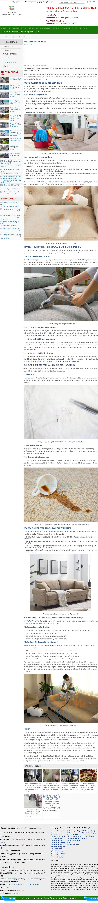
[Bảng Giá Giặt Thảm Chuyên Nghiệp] (4, 150)
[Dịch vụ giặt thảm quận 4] (9, 192)
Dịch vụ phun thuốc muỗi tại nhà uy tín (15, 139)
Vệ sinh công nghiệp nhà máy (10, 206)
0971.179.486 (70, 23)
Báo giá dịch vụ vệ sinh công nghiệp (15, 78)
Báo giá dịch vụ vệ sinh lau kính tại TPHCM (15, 87)
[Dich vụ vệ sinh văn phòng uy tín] (11, 171)
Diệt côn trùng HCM (73, 844)
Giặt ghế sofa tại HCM (74, 836)
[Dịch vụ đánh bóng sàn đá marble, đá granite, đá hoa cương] (4, 119)
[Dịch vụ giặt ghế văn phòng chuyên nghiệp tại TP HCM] (11, 178)
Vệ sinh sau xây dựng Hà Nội (9, 225)
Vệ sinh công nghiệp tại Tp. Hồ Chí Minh (15, 109)
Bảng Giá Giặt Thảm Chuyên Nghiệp (14, 147)
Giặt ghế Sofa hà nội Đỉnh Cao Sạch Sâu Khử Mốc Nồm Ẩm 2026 (51, 803)
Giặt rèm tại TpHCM (73, 838)
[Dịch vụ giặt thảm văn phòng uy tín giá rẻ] (4, 158)
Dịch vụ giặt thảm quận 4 (8, 194)
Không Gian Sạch (68, 898)
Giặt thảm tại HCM (72, 834)
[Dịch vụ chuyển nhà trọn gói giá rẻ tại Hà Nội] (11, 163)
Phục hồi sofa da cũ (51, 783)
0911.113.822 (58, 18)
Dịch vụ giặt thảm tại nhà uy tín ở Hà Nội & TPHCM (15, 124)
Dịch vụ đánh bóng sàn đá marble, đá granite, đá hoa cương (15, 118)
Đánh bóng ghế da (57, 857)
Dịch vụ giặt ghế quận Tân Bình (10, 189)
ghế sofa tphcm (23, 884)
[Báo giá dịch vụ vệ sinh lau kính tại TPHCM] (4, 90)
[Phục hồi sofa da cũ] (7, 209)
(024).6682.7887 (71, 18)
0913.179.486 (58, 23)
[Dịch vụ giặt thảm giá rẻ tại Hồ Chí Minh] (4, 105)
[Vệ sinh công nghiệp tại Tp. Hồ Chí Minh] (4, 112)
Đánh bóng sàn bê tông (58, 854)
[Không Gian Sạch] (11, 11)
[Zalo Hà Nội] (2, 897)
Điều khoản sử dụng (89, 833)
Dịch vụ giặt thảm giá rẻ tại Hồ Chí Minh (15, 102)
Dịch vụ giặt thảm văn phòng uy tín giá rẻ (15, 155)
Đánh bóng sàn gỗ (57, 856)
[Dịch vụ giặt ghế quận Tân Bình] (11, 187)
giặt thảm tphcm (11, 884)
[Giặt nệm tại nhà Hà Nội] (9, 235)
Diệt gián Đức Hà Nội (88, 783)
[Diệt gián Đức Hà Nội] (8, 228)
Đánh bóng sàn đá (57, 852)
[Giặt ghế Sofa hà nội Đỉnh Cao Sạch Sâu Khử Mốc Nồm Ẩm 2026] (51, 797)
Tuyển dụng (86, 834)
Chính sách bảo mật (88, 831)
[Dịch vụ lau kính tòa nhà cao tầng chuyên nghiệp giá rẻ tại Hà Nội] (4, 135)
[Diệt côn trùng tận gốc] (8, 215)
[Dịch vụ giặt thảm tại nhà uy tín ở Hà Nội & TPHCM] (4, 127)
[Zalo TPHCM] (85, 897)
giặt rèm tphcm (34, 884)
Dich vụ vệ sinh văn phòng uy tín (10, 173)
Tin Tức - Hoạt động (89, 836)
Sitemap (15, 893)
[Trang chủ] (1, 37)
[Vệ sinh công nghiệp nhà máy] (11, 204)
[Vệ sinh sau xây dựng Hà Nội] (11, 224)
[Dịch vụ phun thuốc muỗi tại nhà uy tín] (4, 143)
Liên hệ (84, 838)
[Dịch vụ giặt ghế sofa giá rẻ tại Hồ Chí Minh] (4, 97)
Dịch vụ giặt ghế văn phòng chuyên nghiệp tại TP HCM (11, 181)
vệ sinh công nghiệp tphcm (15, 879)
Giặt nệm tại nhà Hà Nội (33, 809)
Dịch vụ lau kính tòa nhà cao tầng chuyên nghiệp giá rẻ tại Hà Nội (16, 133)
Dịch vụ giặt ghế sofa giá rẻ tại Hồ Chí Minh (15, 94)
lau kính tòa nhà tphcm (32, 879)
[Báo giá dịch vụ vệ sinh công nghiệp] (4, 82)
